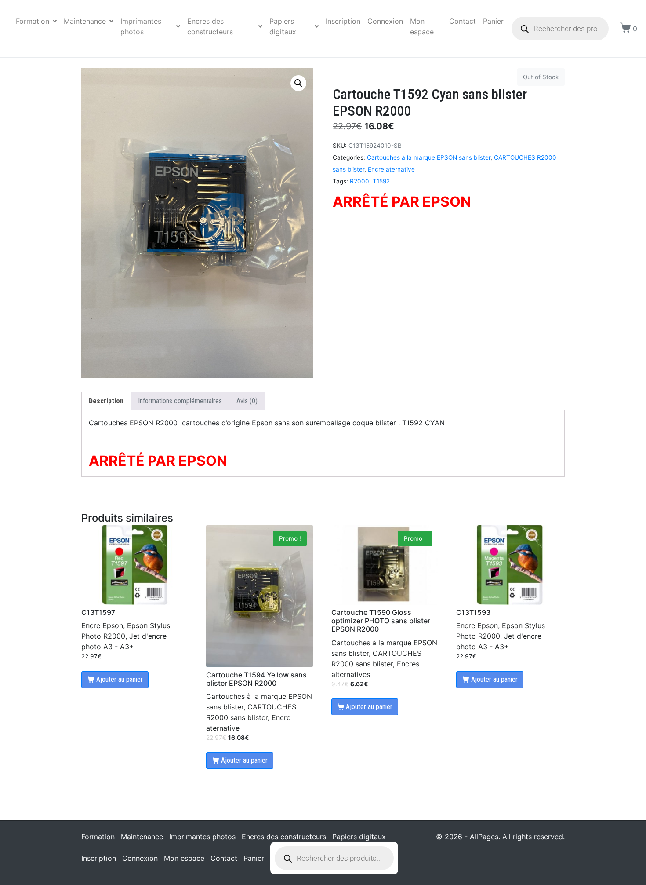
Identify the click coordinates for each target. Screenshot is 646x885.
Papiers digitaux (282, 26)
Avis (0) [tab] (247, 401)
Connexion (385, 21)
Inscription (343, 21)
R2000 (359, 181)
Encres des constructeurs (210, 26)
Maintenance (85, 21)
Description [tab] (106, 401)
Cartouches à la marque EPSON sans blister (428, 157)
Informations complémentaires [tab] (180, 401)
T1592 (381, 181)
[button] (298, 83)
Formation (32, 21)
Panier (493, 21)
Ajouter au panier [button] (119, 679)
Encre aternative (391, 169)
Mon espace (422, 26)
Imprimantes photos (140, 26)
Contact (462, 21)
